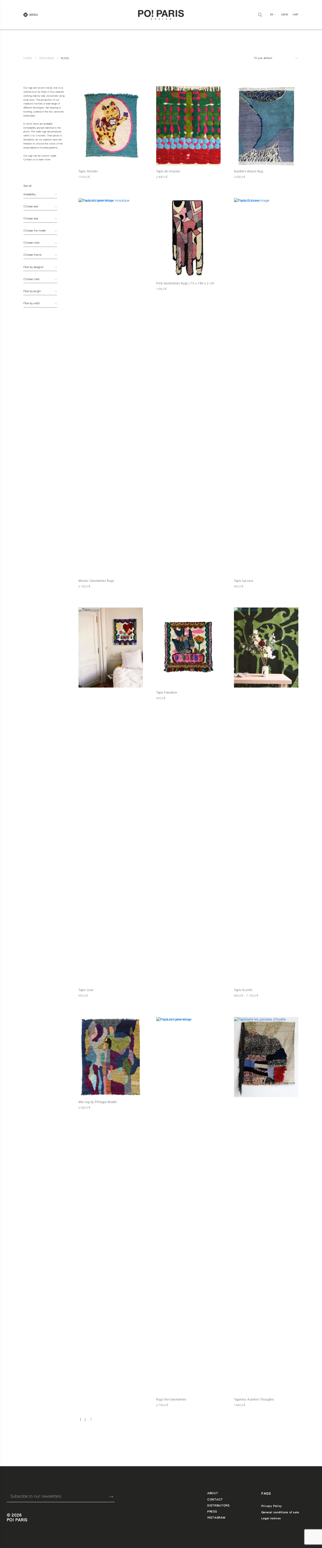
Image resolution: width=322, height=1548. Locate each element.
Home (27, 58)
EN (271, 15)
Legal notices (271, 1518)
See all (27, 186)
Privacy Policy (271, 1506)
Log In (284, 15)
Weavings (46, 58)
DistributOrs (218, 1505)
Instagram (216, 1518)
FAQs (266, 1493)
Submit (111, 1496)
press (212, 1512)
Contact (215, 1499)
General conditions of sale (280, 1512)
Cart (296, 15)
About (212, 1493)
